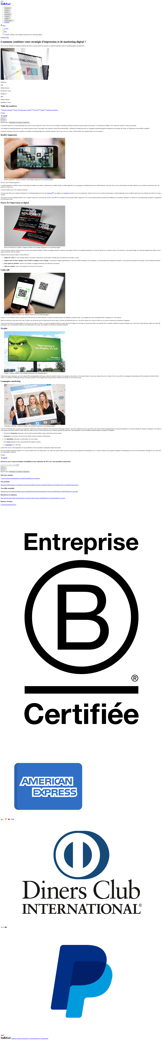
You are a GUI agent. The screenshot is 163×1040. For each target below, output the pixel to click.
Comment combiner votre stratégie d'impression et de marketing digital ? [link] (23, 34)
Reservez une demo (72, 491)
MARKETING (5, 37)
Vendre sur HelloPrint (61, 491)
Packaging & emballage (64, 485)
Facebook (3, 504)
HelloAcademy (8, 20)
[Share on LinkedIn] (5, 116)
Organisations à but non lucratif (47, 491)
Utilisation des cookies (28, 1038)
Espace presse (33, 478)
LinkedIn (8, 504)
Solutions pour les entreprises (8, 491)
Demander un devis (24, 498)
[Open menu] (2, 2)
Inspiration (7, 14)
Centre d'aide (11, 498)
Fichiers (7, 12)
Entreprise (7, 8)
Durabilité (6, 22)
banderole (49, 193)
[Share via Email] (6, 116)
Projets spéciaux (34, 491)
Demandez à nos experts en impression (19, 122)
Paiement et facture (48, 498)
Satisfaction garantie (19, 478)
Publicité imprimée (6, 485)
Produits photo (74, 485)
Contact (17, 498)
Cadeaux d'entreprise (41, 485)
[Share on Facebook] (1, 116)
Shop (3, 25)
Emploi (12, 478)
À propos (3, 478)
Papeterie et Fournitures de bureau (20, 485)
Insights (7, 18)
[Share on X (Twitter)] (3, 116)
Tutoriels (7, 16)
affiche (58, 193)
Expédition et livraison (59, 498)
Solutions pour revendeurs (23, 491)
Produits (7, 10)
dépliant (66, 193)
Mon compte (4, 498)
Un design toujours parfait (36, 498)
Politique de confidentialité (41, 1038)
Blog (5, 31)
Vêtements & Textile (52, 485)
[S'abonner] (17, 465)
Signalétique (32, 485)
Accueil (6, 28)
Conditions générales (16, 1038)
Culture (8, 478)
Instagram (13, 504)
